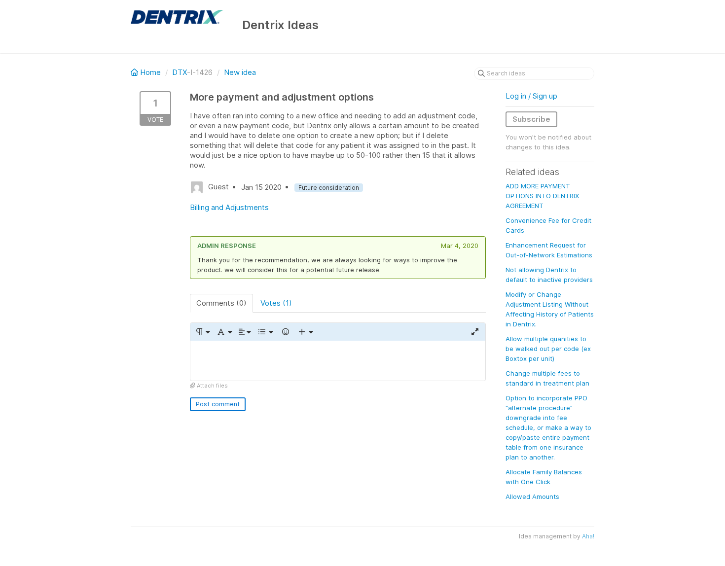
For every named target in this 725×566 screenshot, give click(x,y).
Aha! (588, 536)
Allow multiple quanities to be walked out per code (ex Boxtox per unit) (548, 348)
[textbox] (337, 361)
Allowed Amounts (532, 496)
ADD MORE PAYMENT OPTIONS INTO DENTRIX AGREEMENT (542, 196)
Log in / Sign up (531, 96)
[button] (202, 332)
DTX (179, 72)
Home (150, 72)
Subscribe (531, 119)
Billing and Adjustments (229, 207)
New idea (240, 72)
